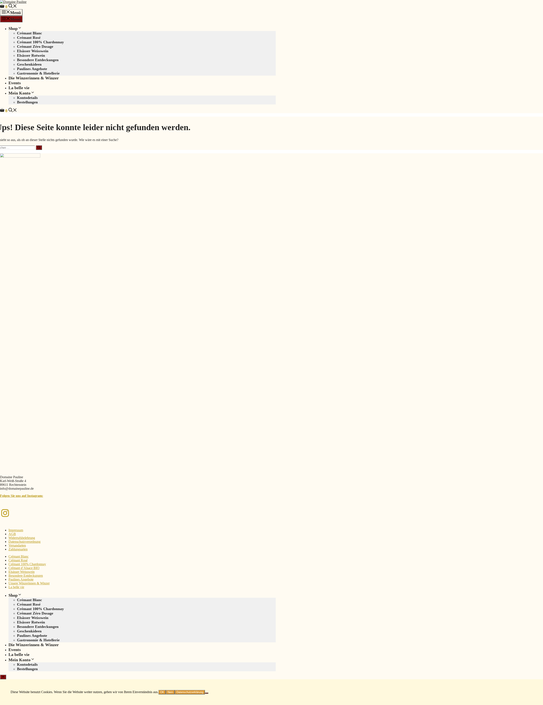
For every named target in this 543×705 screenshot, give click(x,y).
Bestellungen (27, 102)
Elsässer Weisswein (32, 51)
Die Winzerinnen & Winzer (33, 78)
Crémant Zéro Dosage (35, 46)
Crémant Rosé (29, 37)
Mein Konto (19, 93)
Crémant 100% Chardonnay (40, 42)
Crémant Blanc (29, 33)
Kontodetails (27, 98)
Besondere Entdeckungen (38, 60)
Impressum (15, 530)
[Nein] (206, 693)
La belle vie (18, 87)
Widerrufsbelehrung (21, 538)
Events (14, 82)
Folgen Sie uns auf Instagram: (21, 496)
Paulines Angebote (32, 69)
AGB (12, 534)
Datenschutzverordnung (24, 541)
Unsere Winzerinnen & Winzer (29, 583)
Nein (170, 692)
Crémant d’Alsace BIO (23, 568)
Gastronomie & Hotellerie (38, 73)
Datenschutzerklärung (189, 692)
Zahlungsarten (18, 549)
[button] (12, 6)
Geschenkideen (29, 64)
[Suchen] (39, 147)
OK (162, 692)
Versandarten (17, 545)
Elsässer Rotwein (31, 55)
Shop (13, 28)
